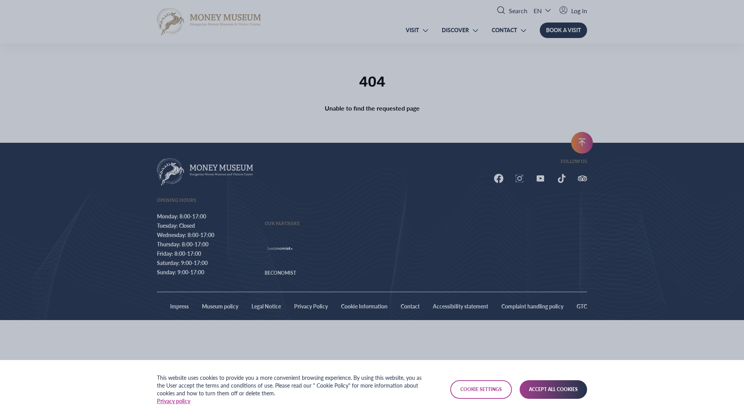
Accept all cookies (553, 389)
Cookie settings (481, 389)
